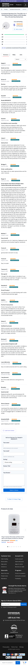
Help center (4, 564)
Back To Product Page (15, 499)
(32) (16, 540)
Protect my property (20, 573)
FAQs (14, 54)
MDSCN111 (25, 9)
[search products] (18, 662)
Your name (6, 442)
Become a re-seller (19, 566)
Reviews (5, 54)
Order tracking (4, 559)
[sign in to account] (25, 5)
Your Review (6, 472)
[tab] (5, 55)
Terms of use (14, 647)
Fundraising (18, 578)
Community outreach (20, 576)
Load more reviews (9, 430)
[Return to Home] (2, 9)
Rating (5, 459)
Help (25, 1)
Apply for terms (19, 564)
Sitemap (21, 647)
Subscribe (23, 604)
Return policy (4, 561)
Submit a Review (14, 490)
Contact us (4, 566)
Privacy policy (6, 647)
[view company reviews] (14, 636)
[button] (2, 529)
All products (4, 578)
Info (21, 54)
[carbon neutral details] (14, 629)
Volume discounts (19, 561)
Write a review (19, 29)
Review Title (7, 466)
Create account (19, 559)
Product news (4, 576)
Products (18, 4)
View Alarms (11, 593)
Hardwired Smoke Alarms (15, 9)
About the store (5, 573)
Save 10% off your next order (10, 1)
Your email (6, 451)
